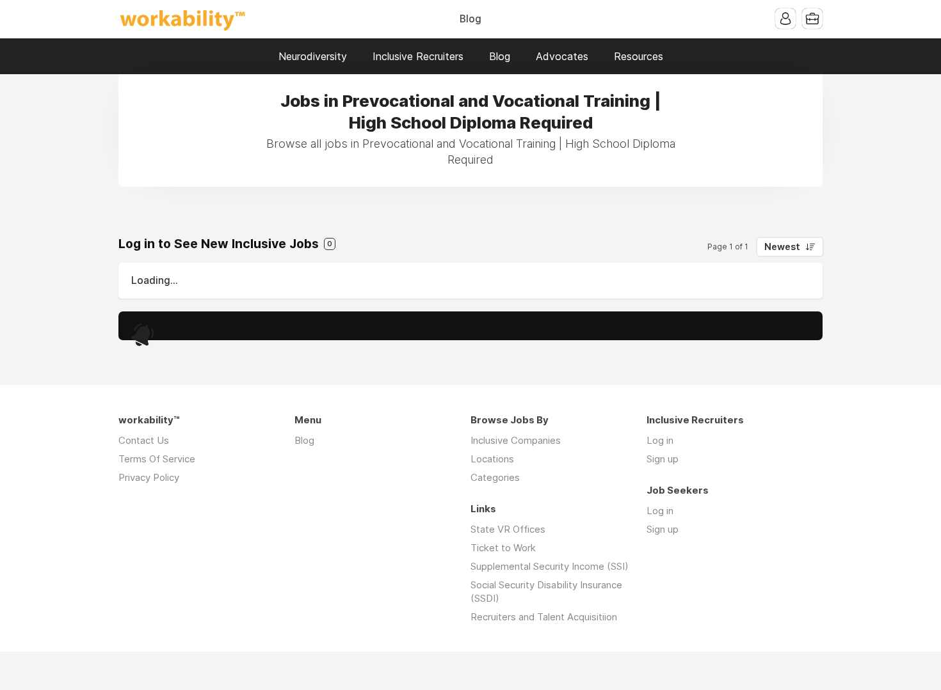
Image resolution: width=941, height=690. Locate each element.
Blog (470, 19)
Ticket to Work (503, 548)
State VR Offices (507, 529)
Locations (492, 459)
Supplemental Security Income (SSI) (549, 566)
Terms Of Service (156, 459)
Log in (660, 440)
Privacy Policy (148, 477)
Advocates (562, 56)
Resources (638, 56)
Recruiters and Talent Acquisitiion (543, 617)
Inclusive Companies (515, 440)
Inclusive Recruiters (418, 56)
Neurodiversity (312, 56)
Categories (495, 477)
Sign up (663, 459)
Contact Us (143, 440)
